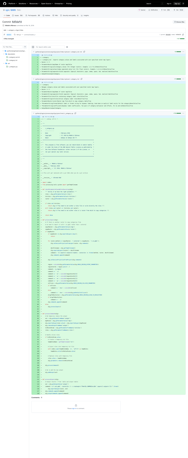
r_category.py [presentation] (13, 66)
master (9, 34)
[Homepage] (4, 3)
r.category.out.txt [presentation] (14, 57)
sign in (74, 408)
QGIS (13, 10)
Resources (34, 3)
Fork (166, 10)
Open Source (46, 3)
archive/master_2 (29, 34)
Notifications (154, 10)
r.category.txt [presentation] (13, 60)
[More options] (183, 51)
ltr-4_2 (19, 34)
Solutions (22, 3)
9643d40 (168, 34)
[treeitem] (14, 58)
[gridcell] (109, 55)
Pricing (69, 3)
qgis (7, 10)
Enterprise (59, 3)
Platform (12, 3)
